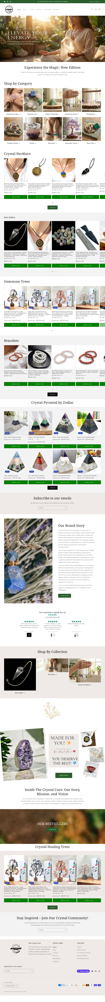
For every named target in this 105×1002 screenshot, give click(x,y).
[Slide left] (49, 203)
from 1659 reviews (51, 617)
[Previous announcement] (34, 1)
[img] (52, 615)
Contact (55, 953)
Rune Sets (90, 143)
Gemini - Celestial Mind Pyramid (61, 475)
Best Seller (19, 693)
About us (55, 955)
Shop (54, 950)
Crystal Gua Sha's (12, 114)
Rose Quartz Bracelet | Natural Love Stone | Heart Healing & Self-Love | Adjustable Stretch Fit (62, 372)
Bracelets (51, 143)
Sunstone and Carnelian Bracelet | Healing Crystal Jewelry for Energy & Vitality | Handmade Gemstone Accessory (15, 372)
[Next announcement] (71, 1)
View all (52, 207)
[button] (25, 9)
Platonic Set (32, 114)
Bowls (32, 143)
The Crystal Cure (12, 991)
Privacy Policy (81, 950)
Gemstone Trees (71, 143)
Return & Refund (82, 955)
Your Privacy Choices (83, 953)
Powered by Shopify (21, 991)
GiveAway (56, 961)
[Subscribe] (65, 508)
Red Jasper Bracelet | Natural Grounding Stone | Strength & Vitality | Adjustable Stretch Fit (87, 372)
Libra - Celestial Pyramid (11, 475)
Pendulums (90, 114)
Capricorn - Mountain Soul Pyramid (87, 475)
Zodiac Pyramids (51, 114)
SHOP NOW (52, 829)
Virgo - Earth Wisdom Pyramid (12, 437)
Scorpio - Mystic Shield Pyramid (86, 437)
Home (55, 947)
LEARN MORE (65, 596)
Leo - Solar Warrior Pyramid (36, 475)
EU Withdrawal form (83, 958)
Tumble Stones (12, 143)
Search (79, 947)
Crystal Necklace (71, 114)
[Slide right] (56, 203)
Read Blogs (56, 958)
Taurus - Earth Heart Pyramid (36, 437)
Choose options (87, 197)
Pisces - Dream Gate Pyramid (60, 437)
